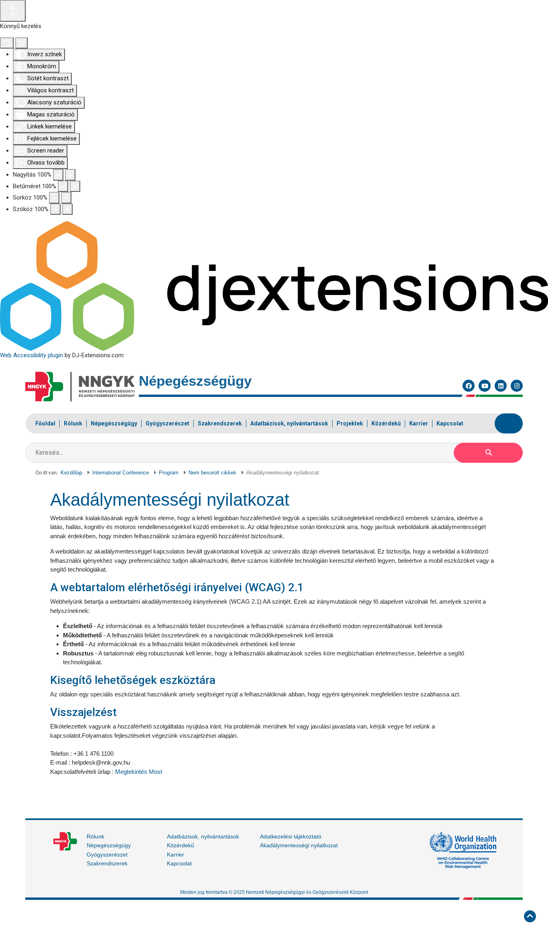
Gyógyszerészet (107, 854)
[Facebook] (469, 386)
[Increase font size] (75, 186)
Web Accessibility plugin (31, 355)
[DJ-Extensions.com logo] (274, 285)
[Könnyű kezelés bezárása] (21, 43)
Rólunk (95, 836)
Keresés (488, 453)
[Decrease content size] (58, 175)
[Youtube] (485, 386)
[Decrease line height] (54, 197)
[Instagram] (517, 386)
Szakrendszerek (107, 863)
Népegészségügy (109, 845)
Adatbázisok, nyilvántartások (203, 836)
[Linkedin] (501, 386)
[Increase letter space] (67, 209)
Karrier (175, 854)
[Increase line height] (66, 197)
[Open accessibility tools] (13, 11)
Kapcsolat (179, 863)
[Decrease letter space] (55, 209)
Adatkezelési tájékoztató (290, 836)
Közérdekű (180, 845)
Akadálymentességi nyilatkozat (299, 845)
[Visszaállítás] (7, 43)
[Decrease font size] (63, 186)
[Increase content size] (70, 175)
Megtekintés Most (138, 771)
